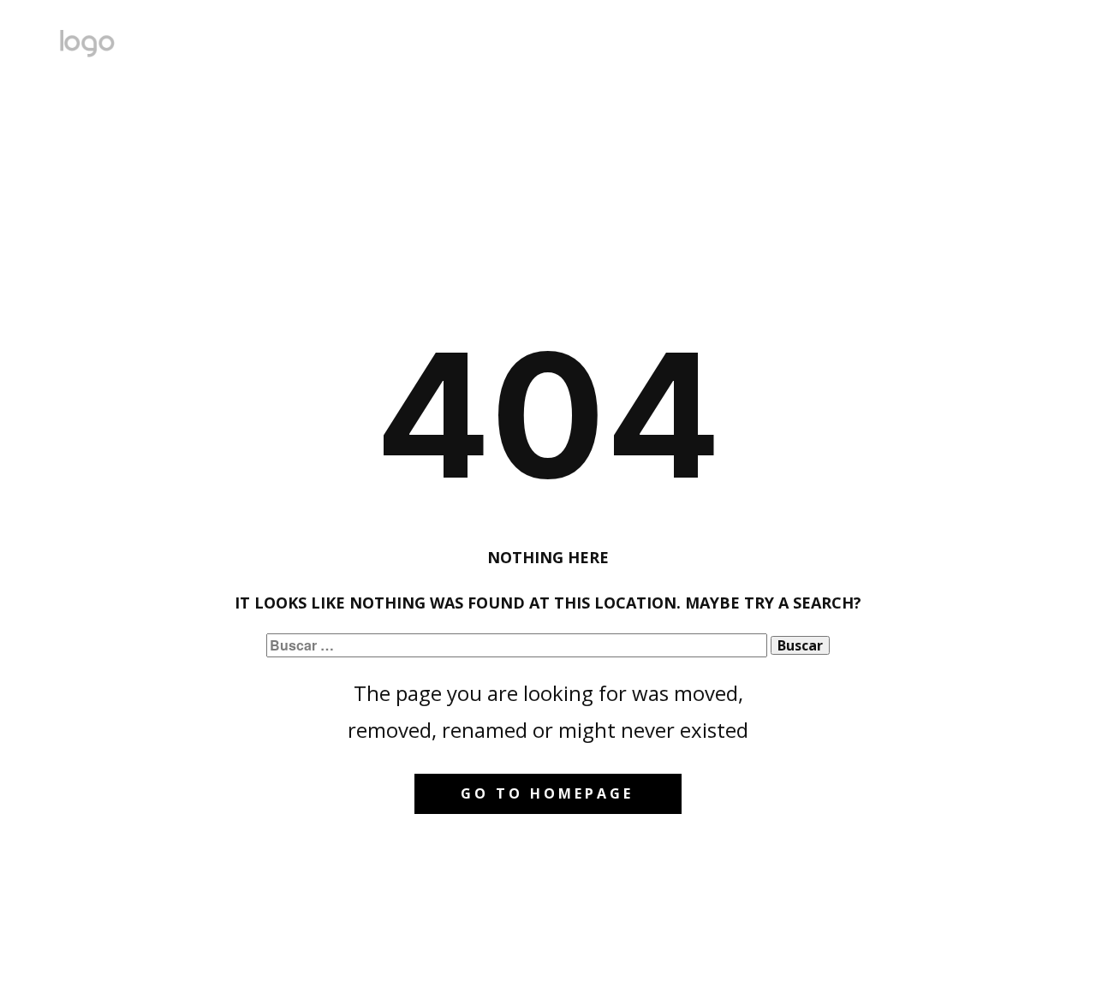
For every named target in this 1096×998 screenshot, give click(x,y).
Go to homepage (547, 793)
